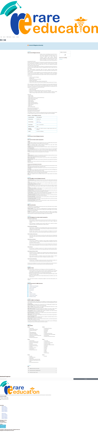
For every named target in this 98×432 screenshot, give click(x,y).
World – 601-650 (39, 122)
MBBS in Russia (4, 406)
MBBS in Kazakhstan (4, 408)
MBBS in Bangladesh (4, 410)
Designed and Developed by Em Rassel (7, 430)
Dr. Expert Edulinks (3, 422)
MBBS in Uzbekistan (4, 411)
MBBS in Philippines (4, 407)
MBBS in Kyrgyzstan (4, 409)
